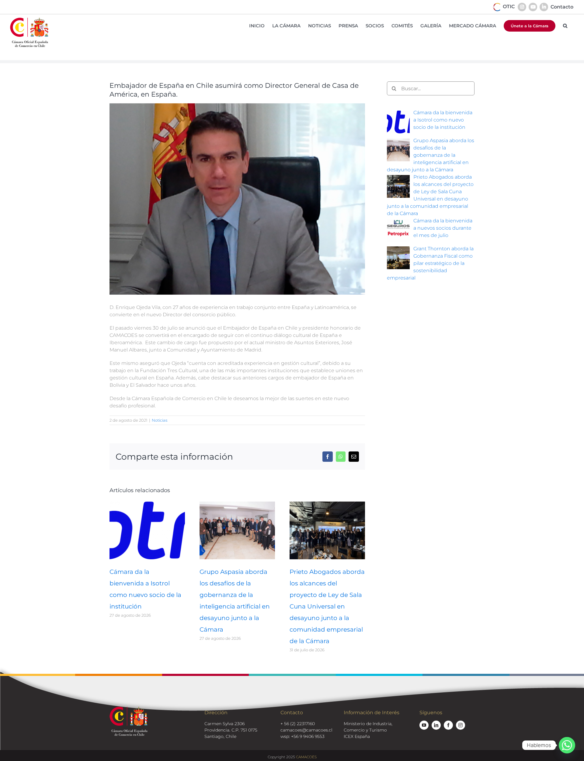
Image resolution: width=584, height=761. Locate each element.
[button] (565, 25)
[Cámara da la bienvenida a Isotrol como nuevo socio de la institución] (147, 504)
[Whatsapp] (567, 745)
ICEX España (357, 736)
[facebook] (448, 725)
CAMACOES (306, 757)
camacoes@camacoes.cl (306, 730)
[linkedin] (436, 725)
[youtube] (424, 725)
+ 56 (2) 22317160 (297, 723)
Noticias (159, 420)
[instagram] (460, 725)
